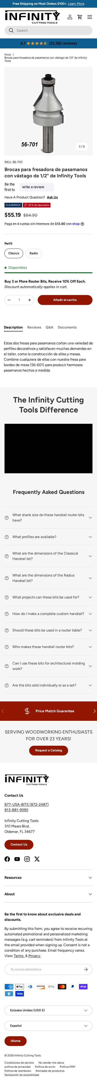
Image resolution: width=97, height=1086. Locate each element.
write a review (33, 187)
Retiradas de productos (50, 1070)
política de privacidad (17, 1066)
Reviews (34, 327)
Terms (19, 956)
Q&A (49, 327)
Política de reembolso (18, 1070)
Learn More (76, 4)
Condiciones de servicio (19, 1062)
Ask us (52, 197)
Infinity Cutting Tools (28, 1055)
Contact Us (19, 844)
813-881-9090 (16, 810)
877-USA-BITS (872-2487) (27, 804)
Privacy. (34, 956)
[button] (80, 17)
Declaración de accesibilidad (22, 1074)
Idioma (16, 1041)
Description (13, 327)
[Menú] (90, 17)
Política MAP (67, 1066)
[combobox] (48, 30)
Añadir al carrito (65, 300)
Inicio (8, 54)
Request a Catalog (48, 750)
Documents (67, 327)
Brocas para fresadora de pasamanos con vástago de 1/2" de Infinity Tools (46, 59)
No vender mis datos (51, 1062)
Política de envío (45, 1066)
